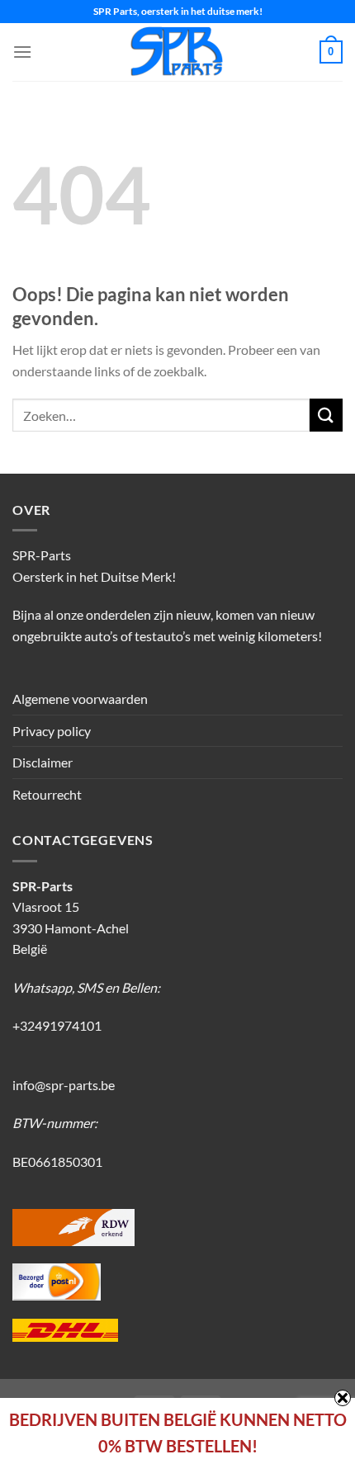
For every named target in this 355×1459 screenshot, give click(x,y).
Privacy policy (51, 731)
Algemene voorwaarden (80, 698)
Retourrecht (47, 794)
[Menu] (22, 51)
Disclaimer (42, 762)
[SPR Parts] (177, 52)
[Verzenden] (326, 415)
